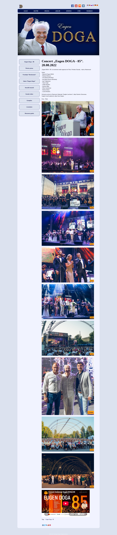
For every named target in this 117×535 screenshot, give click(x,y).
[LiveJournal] (46, 525)
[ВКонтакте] (43, 525)
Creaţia (46, 11)
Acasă (26, 11)
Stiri (79, 11)
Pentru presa (29, 68)
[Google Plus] (48, 525)
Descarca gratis (29, 113)
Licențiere (29, 107)
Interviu (68, 11)
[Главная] (21, 8)
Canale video (29, 94)
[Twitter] (45, 525)
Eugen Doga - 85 (29, 61)
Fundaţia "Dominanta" (29, 74)
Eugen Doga (49, 519)
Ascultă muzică (29, 87)
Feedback (90, 11)
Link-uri (57, 11)
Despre (36, 11)
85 (53, 519)
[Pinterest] (50, 525)
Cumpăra (29, 100)
